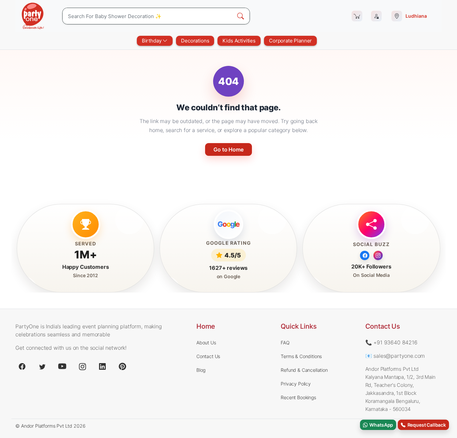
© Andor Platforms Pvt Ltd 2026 (50, 426)
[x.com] (42, 366)
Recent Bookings (298, 397)
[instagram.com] (82, 366)
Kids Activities (239, 40)
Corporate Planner (290, 40)
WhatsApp (380, 425)
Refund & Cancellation (304, 370)
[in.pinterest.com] (122, 366)
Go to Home (228, 149)
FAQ (285, 342)
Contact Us (208, 356)
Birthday (152, 40)
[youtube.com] (62, 366)
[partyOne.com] (32, 16)
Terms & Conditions (301, 356)
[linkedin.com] (102, 366)
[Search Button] (241, 16)
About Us (206, 342)
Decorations (195, 40)
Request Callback (425, 425)
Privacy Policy (296, 384)
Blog (200, 370)
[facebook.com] (22, 366)
